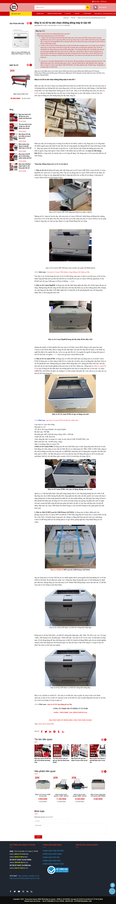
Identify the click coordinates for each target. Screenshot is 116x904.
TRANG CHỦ (40, 13)
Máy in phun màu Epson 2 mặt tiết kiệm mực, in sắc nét (25, 146)
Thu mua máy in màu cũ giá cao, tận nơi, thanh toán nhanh (25, 126)
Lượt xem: (50, 25)
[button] (99, 7)
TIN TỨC (68, 13)
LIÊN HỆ (77, 13)
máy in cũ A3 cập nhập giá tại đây (60, 704)
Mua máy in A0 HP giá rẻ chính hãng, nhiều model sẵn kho (25, 156)
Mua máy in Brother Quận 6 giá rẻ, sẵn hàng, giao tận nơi (25, 166)
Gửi (38, 837)
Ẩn (43, 31)
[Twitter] (46, 731)
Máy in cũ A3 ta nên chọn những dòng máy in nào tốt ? (53, 34)
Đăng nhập (96, 1)
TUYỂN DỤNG (87, 13)
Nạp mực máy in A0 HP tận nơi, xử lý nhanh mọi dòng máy (25, 116)
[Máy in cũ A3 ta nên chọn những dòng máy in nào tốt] (14, 7)
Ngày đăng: (37, 25)
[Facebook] (42, 731)
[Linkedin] (50, 731)
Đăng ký (104, 1)
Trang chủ (66, 18)
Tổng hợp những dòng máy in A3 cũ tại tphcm (51, 36)
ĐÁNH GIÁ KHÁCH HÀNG (55, 13)
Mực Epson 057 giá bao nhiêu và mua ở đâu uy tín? (25, 136)
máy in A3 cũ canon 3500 (46, 724)
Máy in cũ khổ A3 (56, 570)
